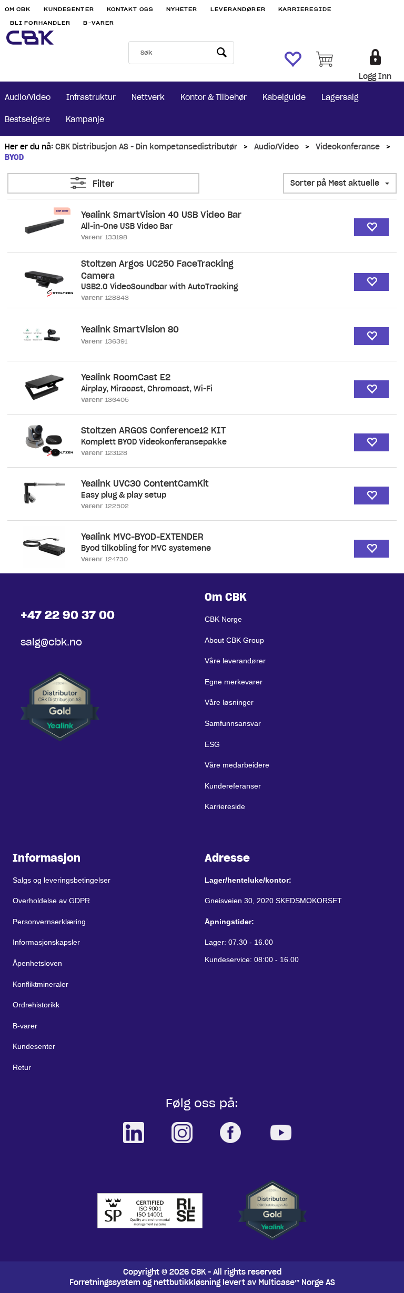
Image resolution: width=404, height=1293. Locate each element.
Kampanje (85, 119)
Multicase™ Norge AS (296, 1282)
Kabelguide (284, 97)
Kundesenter (69, 9)
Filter (103, 183)
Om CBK (18, 9)
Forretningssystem (104, 1282)
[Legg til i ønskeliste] (371, 227)
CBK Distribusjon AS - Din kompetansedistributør (146, 146)
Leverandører (238, 9)
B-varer (98, 23)
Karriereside (304, 9)
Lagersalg (340, 97)
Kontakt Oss (130, 9)
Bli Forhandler (40, 23)
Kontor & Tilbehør (213, 97)
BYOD (14, 157)
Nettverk (148, 97)
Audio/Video (27, 97)
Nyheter (182, 9)
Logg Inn (375, 76)
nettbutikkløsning (187, 1282)
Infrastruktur (91, 97)
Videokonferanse (348, 146)
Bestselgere (27, 119)
